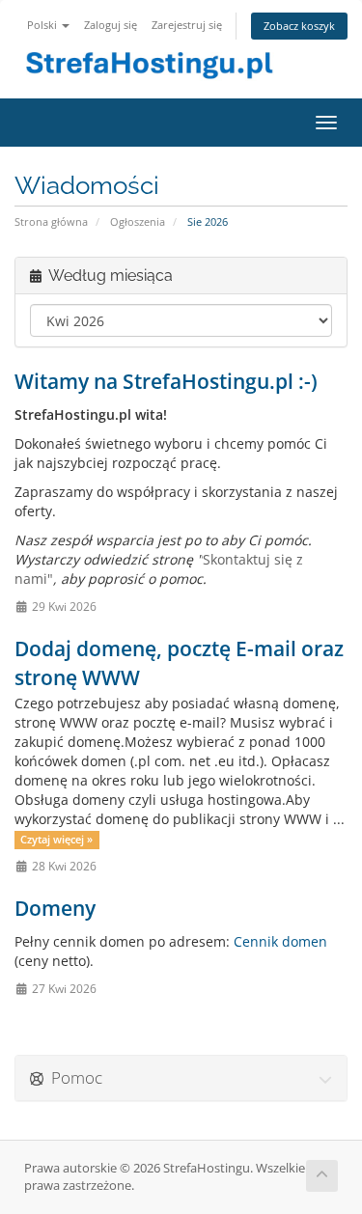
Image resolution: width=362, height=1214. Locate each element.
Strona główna (51, 221)
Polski (43, 24)
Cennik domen (280, 941)
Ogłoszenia (137, 221)
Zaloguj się (110, 24)
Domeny (55, 908)
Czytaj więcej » (56, 839)
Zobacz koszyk (299, 25)
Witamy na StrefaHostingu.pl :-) (166, 381)
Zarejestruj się (187, 24)
